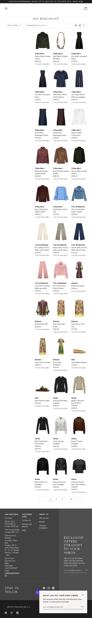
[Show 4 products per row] (84, 25)
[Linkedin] (53, 588)
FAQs (24, 530)
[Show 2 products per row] (76, 25)
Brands (42, 522)
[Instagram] (49, 588)
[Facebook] (44, 588)
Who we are (44, 518)
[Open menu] (8, 8)
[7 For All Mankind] (79, 193)
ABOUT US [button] (43, 514)
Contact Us (26, 520)
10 (71, 499)
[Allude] (61, 385)
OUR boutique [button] (11, 514)
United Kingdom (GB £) (17, 607)
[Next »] (80, 499)
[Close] (84, 595)
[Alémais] (79, 270)
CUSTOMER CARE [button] (27, 516)
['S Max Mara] (43, 40)
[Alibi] (79, 347)
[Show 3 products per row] (80, 25)
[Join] (81, 607)
